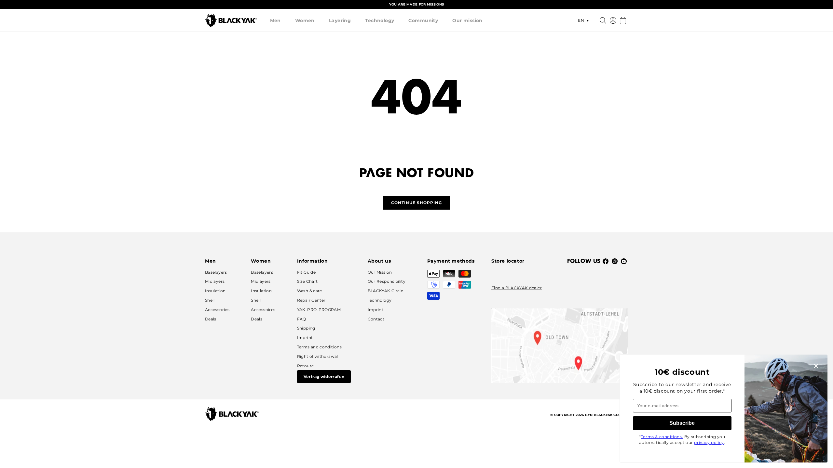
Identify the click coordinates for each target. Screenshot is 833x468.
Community (423, 20)
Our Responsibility (386, 281)
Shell (210, 300)
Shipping (306, 328)
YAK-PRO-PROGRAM (319, 309)
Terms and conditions (319, 346)
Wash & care (309, 290)
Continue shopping (416, 202)
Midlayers (215, 281)
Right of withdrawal (317, 356)
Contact (376, 319)
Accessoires (263, 309)
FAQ (301, 319)
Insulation (215, 290)
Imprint (305, 337)
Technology (379, 20)
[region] (416, 4)
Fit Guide (306, 272)
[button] (275, 20)
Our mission (467, 20)
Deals (210, 319)
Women (305, 20)
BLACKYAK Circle (385, 290)
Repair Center (311, 300)
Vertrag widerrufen (324, 376)
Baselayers (216, 272)
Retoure (305, 365)
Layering (340, 20)
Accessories (217, 309)
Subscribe (682, 423)
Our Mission (380, 272)
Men (275, 20)
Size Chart (307, 281)
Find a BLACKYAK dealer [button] (516, 287)
